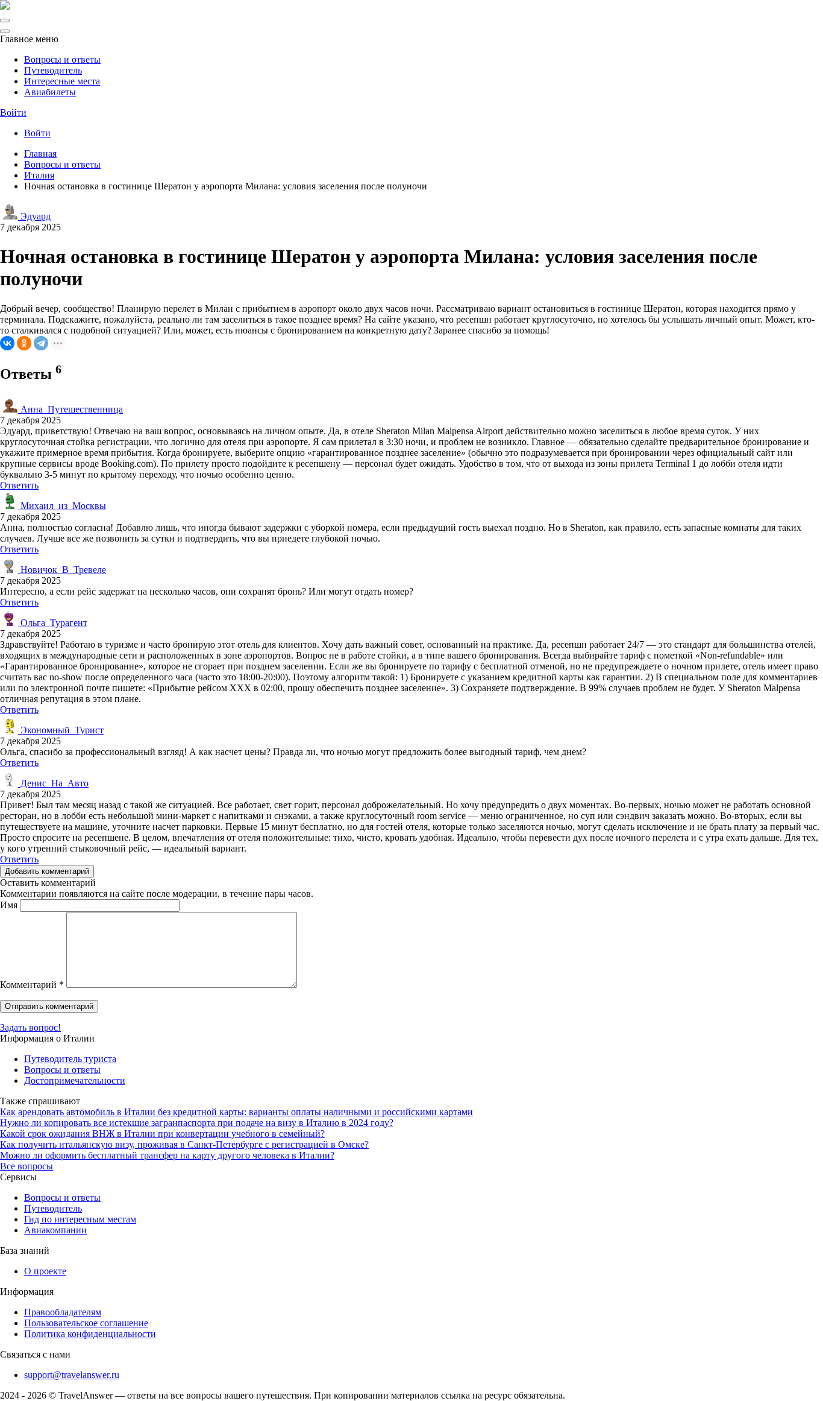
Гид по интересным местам (80, 1219)
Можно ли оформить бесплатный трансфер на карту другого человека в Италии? (167, 1155)
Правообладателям (62, 1312)
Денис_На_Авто (53, 783)
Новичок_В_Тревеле (62, 570)
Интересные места (62, 81)
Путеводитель (53, 70)
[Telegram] (41, 343)
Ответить (19, 485)
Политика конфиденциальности (90, 1334)
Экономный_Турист (61, 730)
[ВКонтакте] (7, 343)
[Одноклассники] (24, 343)
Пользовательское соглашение (86, 1323)
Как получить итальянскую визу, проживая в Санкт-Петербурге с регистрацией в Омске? (184, 1144)
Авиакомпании (55, 1230)
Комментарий (32, 984)
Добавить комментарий (47, 871)
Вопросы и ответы (62, 59)
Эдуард (34, 216)
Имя (8, 905)
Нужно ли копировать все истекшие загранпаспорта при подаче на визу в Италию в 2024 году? (196, 1123)
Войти (13, 112)
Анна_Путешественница (70, 409)
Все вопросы (26, 1166)
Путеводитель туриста (70, 1059)
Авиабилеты (50, 92)
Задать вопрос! (30, 1027)
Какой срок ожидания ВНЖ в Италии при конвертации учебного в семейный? (162, 1133)
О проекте (45, 1271)
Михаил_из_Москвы (62, 506)
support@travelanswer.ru (71, 1375)
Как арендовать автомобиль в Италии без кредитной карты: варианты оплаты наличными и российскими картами (236, 1112)
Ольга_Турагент (52, 623)
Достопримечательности (74, 1080)
